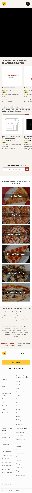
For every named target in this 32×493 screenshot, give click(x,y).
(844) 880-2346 (6, 484)
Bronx (17, 388)
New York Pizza (6, 434)
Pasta (17, 457)
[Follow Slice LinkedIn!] (26, 354)
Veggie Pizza (5, 441)
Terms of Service (6, 413)
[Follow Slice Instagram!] (29, 354)
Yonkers (18, 406)
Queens (18, 399)
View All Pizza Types (8, 477)
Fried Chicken (20, 453)
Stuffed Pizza (6, 469)
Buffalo (18, 395)
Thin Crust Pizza (6, 465)
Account (4, 406)
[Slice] (4, 4)
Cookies (18, 446)
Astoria (18, 416)
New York (6, 344)
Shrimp (18, 464)
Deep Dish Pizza (6, 444)
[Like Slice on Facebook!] (19, 354)
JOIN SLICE (16, 362)
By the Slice (5, 448)
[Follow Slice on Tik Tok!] (24, 354)
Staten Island (20, 392)
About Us (4, 379)
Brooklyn (18, 385)
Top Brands (5, 399)
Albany (18, 409)
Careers (4, 383)
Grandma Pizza (6, 462)
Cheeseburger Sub (21, 439)
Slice (3, 343)
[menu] (28, 4)
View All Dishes (20, 475)
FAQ (3, 402)
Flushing (18, 420)
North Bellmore (13, 344)
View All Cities (20, 424)
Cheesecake (19, 435)
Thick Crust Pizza (7, 472)
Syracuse (18, 413)
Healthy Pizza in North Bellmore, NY (24, 344)
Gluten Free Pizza (7, 451)
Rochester (19, 402)
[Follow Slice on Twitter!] (21, 354)
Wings (17, 471)
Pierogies (18, 460)
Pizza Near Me (6, 390)
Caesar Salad (20, 432)
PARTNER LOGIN (16, 368)
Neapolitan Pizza (7, 455)
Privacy (4, 409)
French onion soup (21, 450)
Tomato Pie (5, 458)
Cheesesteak (19, 443)
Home (3, 376)
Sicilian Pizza (6, 437)
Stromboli (19, 467)
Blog (3, 386)
